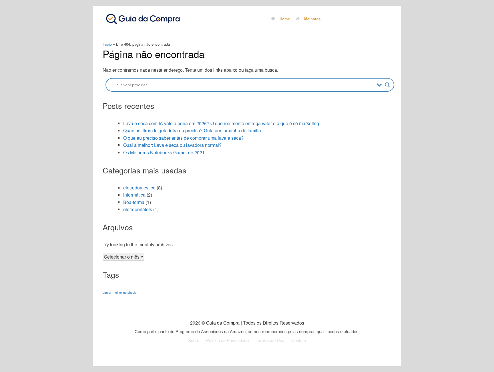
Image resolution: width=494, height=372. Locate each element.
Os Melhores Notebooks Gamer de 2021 (164, 152)
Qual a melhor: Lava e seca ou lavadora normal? (172, 145)
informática (134, 194)
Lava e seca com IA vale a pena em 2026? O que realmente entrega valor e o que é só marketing (221, 123)
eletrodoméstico (139, 187)
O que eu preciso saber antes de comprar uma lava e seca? (183, 138)
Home (285, 18)
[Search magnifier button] (387, 85)
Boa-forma (133, 202)
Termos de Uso (270, 340)
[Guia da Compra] (143, 19)
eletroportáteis (137, 209)
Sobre (193, 340)
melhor (117, 292)
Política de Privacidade (227, 340)
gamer (107, 292)
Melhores (312, 18)
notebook (129, 292)
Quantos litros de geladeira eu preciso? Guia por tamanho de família (192, 130)
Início (107, 44)
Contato (298, 340)
